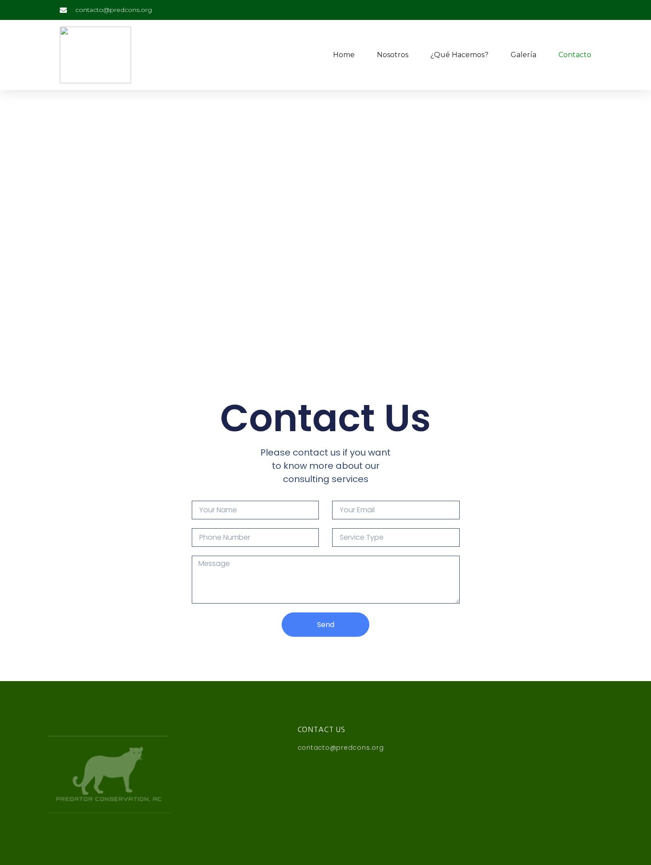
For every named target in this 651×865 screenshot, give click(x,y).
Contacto (574, 55)
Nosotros (392, 55)
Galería (523, 55)
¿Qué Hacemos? (459, 55)
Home (344, 55)
